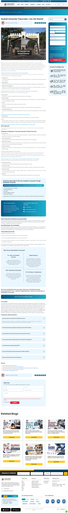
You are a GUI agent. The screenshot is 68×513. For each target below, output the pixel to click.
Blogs (43, 4)
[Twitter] (43, 1)
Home (19, 4)
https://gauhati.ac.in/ (13, 365)
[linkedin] (63, 509)
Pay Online (48, 4)
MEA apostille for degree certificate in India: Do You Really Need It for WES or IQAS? (59, 86)
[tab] (5, 496)
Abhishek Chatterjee (14, 22)
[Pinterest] (50, 1)
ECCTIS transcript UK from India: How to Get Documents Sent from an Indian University (59, 70)
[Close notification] (47, 510)
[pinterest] (65, 509)
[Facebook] (60, 509)
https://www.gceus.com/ (19, 366)
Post (4, 12)
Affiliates (39, 4)
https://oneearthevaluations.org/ (12, 370)
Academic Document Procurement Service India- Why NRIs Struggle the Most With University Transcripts (59, 92)
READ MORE (11, 437)
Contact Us (23, 7)
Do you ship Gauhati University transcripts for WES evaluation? (15, 351)
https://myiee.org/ (20, 369)
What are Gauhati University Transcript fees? (12, 357)
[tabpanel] (10, 501)
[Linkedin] (48, 1)
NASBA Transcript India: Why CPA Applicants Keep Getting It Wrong (56, 457)
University (33, 4)
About (22, 4)
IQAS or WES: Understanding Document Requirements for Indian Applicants (59, 75)
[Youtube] (46, 1)
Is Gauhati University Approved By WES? (11, 345)
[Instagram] (41, 1)
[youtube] (62, 509)
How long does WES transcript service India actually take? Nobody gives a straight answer (59, 81)
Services (26, 4)
